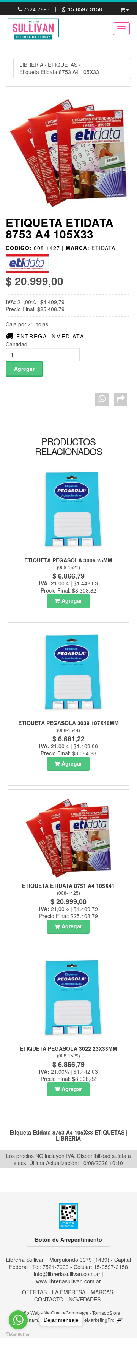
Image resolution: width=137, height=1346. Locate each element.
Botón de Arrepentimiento (68, 1239)
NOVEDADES (85, 1299)
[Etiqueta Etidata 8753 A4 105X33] (68, 149)
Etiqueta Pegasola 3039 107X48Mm (68, 723)
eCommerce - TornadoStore (91, 1312)
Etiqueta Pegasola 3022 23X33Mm (68, 1048)
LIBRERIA (31, 64)
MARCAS (102, 1292)
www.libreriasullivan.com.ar (68, 1281)
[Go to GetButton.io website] (18, 1334)
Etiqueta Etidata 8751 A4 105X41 (68, 885)
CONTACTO (48, 1299)
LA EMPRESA (68, 1292)
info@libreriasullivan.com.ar (67, 1274)
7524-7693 (36, 9)
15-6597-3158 (84, 9)
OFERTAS (34, 1292)
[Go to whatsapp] (18, 1319)
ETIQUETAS (62, 64)
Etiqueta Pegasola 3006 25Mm (68, 560)
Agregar (71, 600)
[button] (124, 8)
